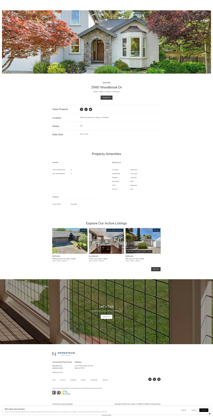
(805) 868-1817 (57, 366)
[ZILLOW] (159, 379)
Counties (83, 380)
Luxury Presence (67, 404)
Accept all (203, 410)
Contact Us (105, 380)
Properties (73, 380)
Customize (193, 410)
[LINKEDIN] (154, 379)
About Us (62, 380)
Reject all (184, 410)
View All (156, 269)
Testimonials (94, 380)
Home (53, 380)
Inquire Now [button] (106, 97)
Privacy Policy (156, 404)
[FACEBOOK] (150, 379)
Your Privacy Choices (106, 415)
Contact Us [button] (106, 317)
